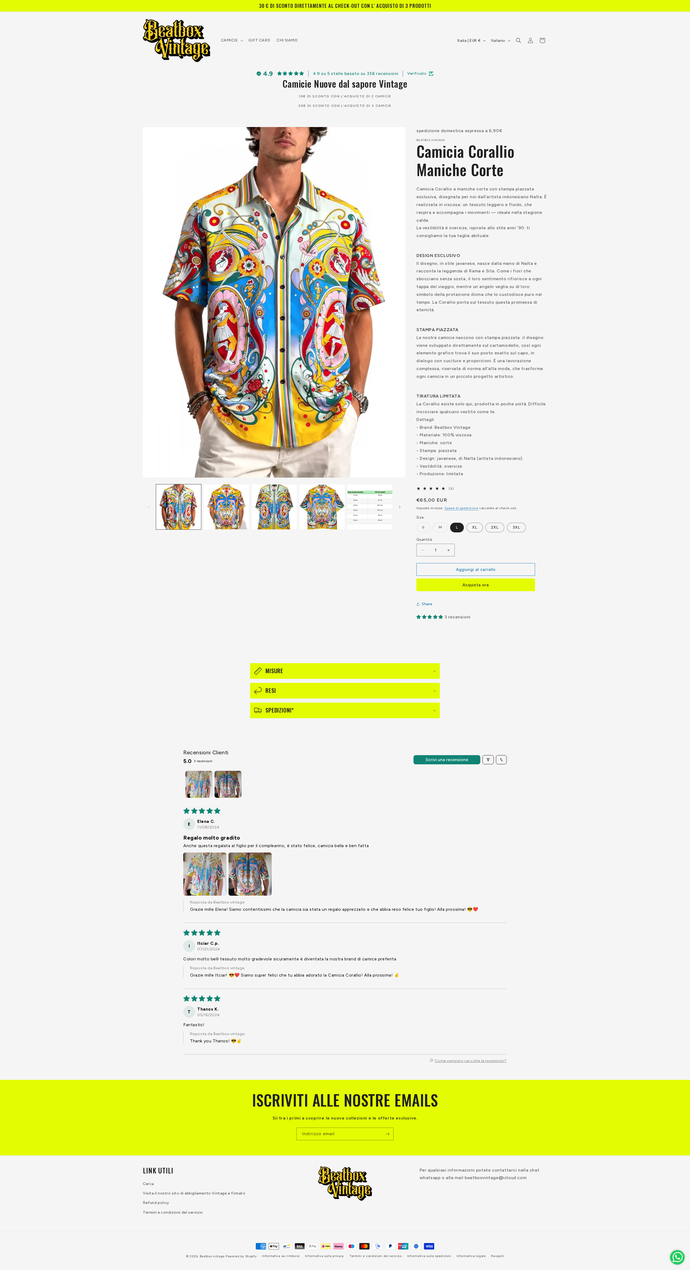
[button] (231, 40)
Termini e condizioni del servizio (173, 1212)
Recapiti (497, 1256)
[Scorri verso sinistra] (149, 507)
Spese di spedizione (461, 508)
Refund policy (156, 1203)
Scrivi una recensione (447, 759)
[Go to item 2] (228, 784)
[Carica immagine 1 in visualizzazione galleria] (178, 506)
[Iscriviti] (387, 1134)
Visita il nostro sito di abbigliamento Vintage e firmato (194, 1193)
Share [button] (427, 604)
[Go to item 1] (198, 784)
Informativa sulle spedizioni (429, 1256)
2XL (495, 527)
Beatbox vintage (212, 1256)
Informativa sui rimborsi (281, 1256)
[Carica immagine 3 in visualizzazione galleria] (274, 506)
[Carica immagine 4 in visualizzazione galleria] (321, 506)
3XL (516, 527)
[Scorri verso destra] (400, 507)
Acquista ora (476, 585)
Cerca (148, 1184)
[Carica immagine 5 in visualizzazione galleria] (369, 506)
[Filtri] (488, 759)
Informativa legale (471, 1256)
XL (474, 527)
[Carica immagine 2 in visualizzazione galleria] (226, 506)
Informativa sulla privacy (324, 1256)
